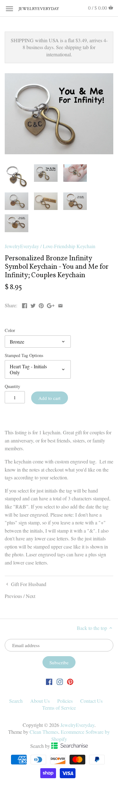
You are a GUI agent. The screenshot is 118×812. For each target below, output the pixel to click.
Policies (65, 700)
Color (10, 330)
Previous (13, 596)
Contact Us (91, 700)
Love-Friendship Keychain (69, 246)
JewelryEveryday (34, 9)
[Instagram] (60, 681)
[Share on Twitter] (33, 304)
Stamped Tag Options (24, 355)
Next (30, 596)
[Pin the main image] (41, 304)
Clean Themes (44, 731)
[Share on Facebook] (24, 304)
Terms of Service (59, 707)
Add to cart (49, 398)
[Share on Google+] (50, 304)
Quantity (12, 386)
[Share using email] (60, 304)
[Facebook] (49, 681)
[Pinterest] (70, 681)
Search (16, 700)
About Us (40, 700)
